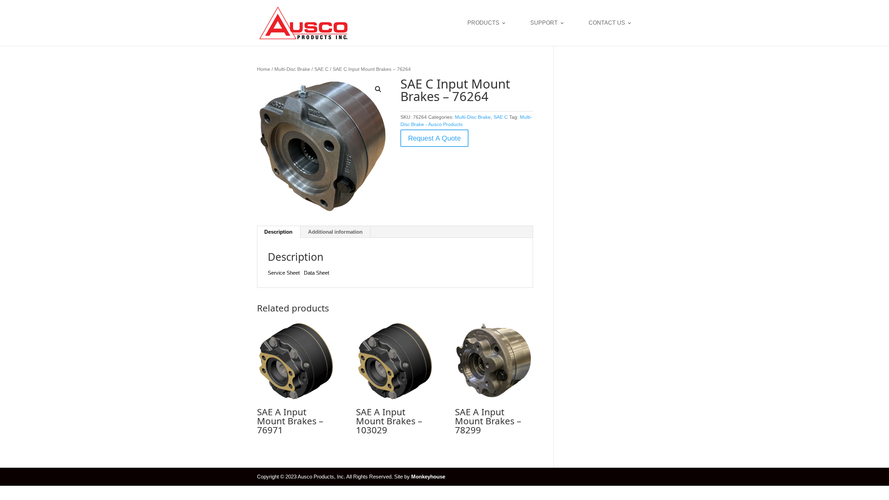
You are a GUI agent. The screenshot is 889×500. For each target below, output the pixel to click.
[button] (378, 89)
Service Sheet (284, 273)
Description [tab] (278, 232)
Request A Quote (434, 138)
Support (544, 23)
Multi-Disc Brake (292, 69)
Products (483, 23)
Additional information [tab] (335, 232)
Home (263, 69)
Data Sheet (316, 273)
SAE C (321, 69)
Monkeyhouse (428, 477)
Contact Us (607, 23)
